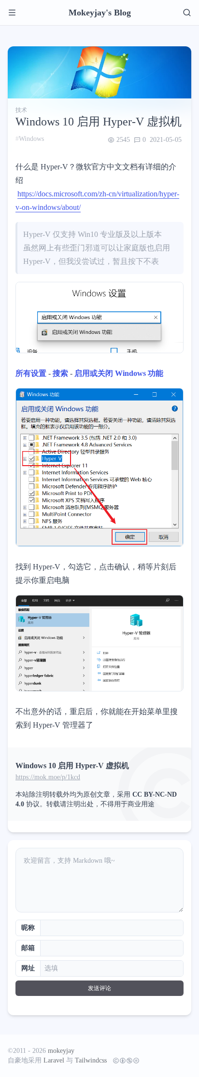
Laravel (53, 1060)
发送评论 (99, 988)
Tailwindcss (91, 1060)
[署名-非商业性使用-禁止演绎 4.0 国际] (124, 1060)
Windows (31, 138)
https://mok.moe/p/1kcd (47, 777)
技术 (21, 110)
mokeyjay (61, 1050)
